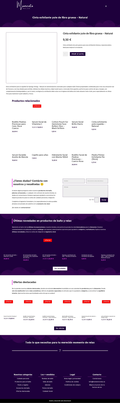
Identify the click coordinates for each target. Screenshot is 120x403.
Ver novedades (60, 268)
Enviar (104, 200)
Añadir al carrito (78, 54)
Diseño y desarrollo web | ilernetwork (60, 401)
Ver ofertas (60, 328)
